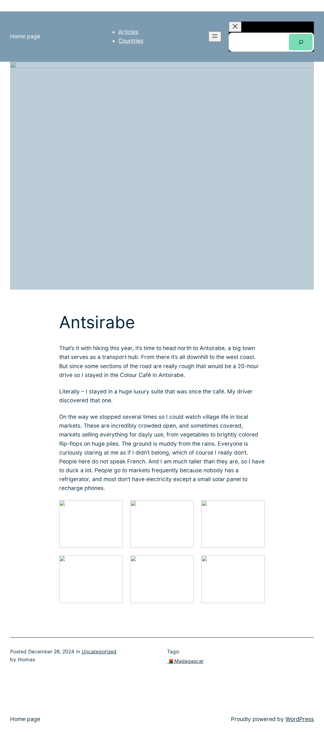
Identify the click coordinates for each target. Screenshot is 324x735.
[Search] (301, 42)
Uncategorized (99, 652)
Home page (25, 36)
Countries (130, 40)
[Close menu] (235, 27)
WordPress (299, 719)
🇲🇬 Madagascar (185, 661)
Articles (128, 31)
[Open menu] (215, 36)
